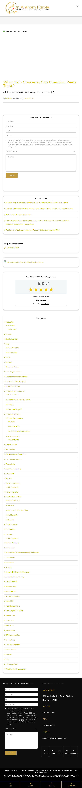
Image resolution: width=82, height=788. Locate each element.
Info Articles (12, 352)
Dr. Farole (8, 98)
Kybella (10, 405)
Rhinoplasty (14, 440)
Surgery (9, 654)
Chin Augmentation (13, 372)
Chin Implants (12, 487)
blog (7, 344)
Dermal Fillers (12, 395)
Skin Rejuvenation (13, 645)
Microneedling (11, 591)
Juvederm (10, 562)
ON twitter (46, 752)
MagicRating (45, 304)
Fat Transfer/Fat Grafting (17, 510)
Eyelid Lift (10, 474)
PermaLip (9, 625)
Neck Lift (9, 601)
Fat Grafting (10, 530)
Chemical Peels (28, 98)
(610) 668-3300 (71, 777)
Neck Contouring (12, 596)
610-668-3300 (12, 248)
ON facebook (53, 752)
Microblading (11, 587)
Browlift (9, 362)
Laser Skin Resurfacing (15, 577)
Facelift (12, 422)
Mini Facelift (14, 426)
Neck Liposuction (13, 606)
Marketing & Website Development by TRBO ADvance (56, 771)
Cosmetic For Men (13, 386)
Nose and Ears (13, 436)
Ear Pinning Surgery (14, 459)
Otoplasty (10, 620)
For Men (9, 534)
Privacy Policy (46, 771)
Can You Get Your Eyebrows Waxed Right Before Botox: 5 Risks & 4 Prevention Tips (39, 209)
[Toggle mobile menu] (78, 7)
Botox (8, 357)
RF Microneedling (13, 635)
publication (10, 630)
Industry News (13, 348)
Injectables (10, 548)
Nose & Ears (10, 616)
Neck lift (10, 520)
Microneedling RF (14, 409)
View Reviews (41, 300)
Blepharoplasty (12, 339)
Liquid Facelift (11, 582)
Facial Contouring (13, 483)
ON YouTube (75, 752)
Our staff (12, 329)
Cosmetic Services (13, 414)
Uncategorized (11, 664)
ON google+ (60, 752)
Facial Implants (12, 492)
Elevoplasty (10, 464)
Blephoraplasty (13, 501)
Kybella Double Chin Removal (17, 572)
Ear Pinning (10, 449)
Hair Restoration (12, 543)
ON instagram (67, 752)
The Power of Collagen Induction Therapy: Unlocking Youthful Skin (32, 230)
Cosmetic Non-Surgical (15, 391)
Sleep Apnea (11, 650)
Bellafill (9, 334)
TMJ (7, 659)
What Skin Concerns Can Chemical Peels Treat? (39, 84)
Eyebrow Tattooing (13, 469)
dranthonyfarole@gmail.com (54, 738)
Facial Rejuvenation (15, 418)
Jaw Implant (10, 558)
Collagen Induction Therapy (17, 377)
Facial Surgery (11, 525)
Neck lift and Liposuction (19, 431)
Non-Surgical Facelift (14, 611)
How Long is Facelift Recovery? (18, 215)
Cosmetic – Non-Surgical (16, 381)
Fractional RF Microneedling (18, 400)
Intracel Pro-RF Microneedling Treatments (22, 553)
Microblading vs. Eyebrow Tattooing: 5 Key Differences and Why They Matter (37, 203)
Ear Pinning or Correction (16, 454)
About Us (9, 322)
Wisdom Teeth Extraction (16, 669)
